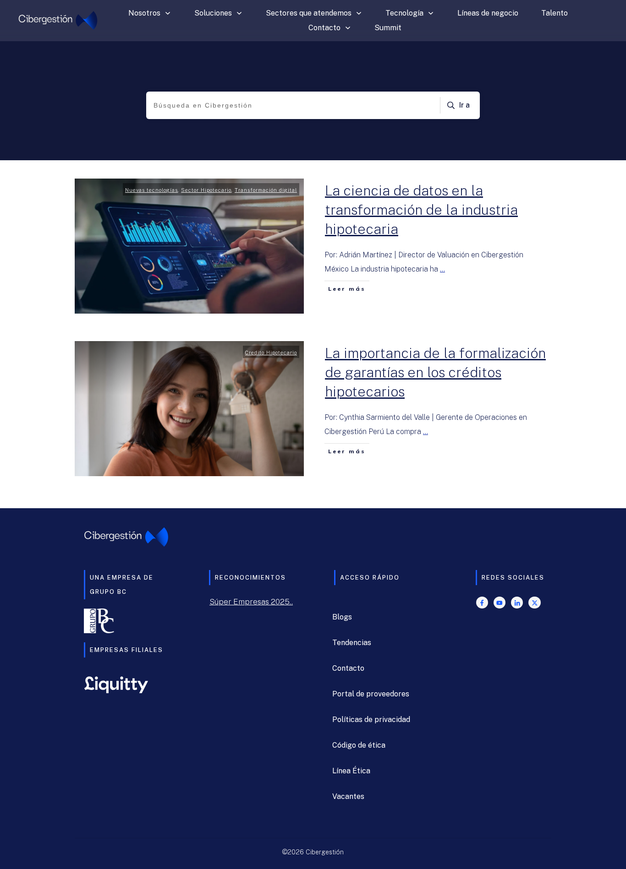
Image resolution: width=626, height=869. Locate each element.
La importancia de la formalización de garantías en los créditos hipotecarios (435, 372)
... (442, 269)
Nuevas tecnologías (151, 190)
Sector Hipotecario (206, 190)
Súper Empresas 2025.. (251, 601)
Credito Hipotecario (271, 352)
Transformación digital (266, 190)
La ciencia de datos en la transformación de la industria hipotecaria (421, 209)
